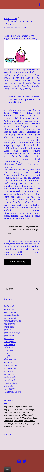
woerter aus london (12, 391)
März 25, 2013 (10, 18)
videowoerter (9, 389)
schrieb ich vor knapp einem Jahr (21, 110)
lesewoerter (9, 362)
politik (35, 418)
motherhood (27, 418)
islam (28, 412)
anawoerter (9, 309)
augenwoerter (10, 312)
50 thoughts (9, 306)
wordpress (20, 426)
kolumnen (8, 350)
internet (22, 412)
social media (29, 421)
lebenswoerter (10, 359)
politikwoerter (10, 377)
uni (25, 423)
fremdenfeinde (10, 335)
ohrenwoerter (10, 374)
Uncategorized (10, 383)
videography (33, 423)
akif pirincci (8, 407)
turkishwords (9, 380)
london (31, 415)
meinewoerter (26, 21)
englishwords (9, 323)
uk (22, 423)
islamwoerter (9, 344)
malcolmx (8, 418)
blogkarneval (10, 318)
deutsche (21, 409)
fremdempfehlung (12, 332)
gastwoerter (9, 338)
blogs (29, 407)
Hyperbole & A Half (16, 69)
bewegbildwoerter (11, 315)
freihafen (8, 329)
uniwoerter (9, 386)
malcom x (17, 418)
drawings (30, 409)
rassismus (8, 421)
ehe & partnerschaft (12, 321)
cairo (14, 409)
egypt (6, 412)
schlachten (18, 421)
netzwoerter (9, 24)
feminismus (9, 326)
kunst (6, 353)
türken (17, 423)
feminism (14, 412)
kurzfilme (8, 356)
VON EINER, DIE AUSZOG (15, 27)
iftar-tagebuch (10, 341)
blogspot (7, 409)
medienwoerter (11, 21)
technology (8, 423)
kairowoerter (9, 347)
